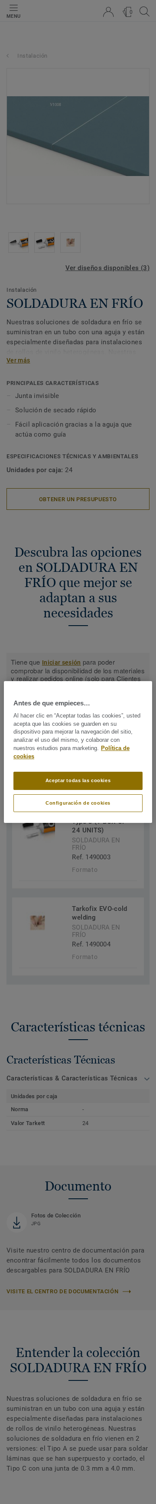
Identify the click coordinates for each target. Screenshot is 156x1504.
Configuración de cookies (78, 803)
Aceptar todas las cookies (78, 780)
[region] (78, 752)
